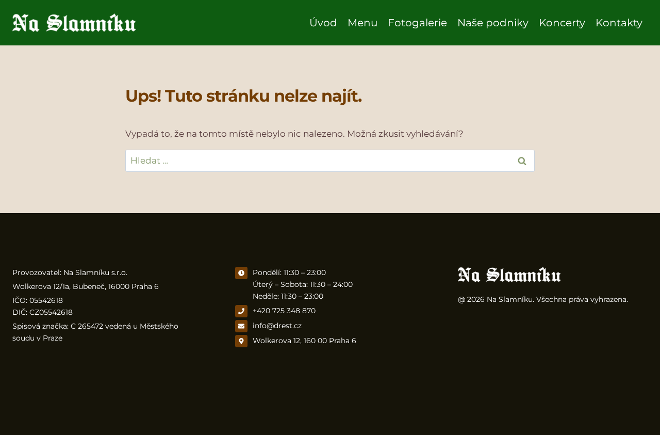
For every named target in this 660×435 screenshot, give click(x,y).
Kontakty (619, 23)
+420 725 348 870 (284, 310)
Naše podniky (493, 23)
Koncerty (562, 23)
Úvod (323, 23)
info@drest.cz (277, 325)
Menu (362, 23)
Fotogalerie (417, 23)
